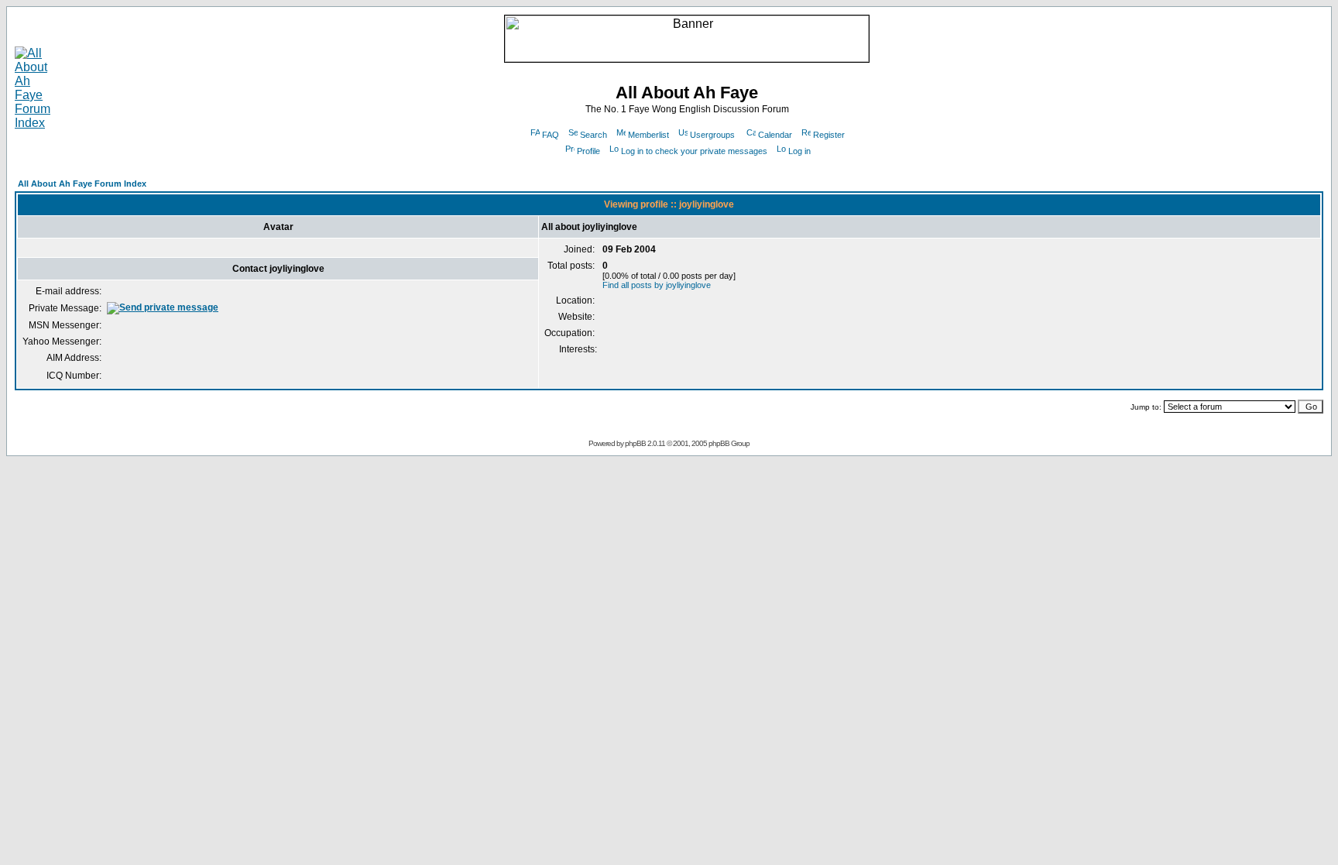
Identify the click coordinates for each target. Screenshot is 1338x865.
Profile (588, 151)
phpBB (635, 443)
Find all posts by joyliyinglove (656, 285)
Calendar (775, 134)
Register (829, 134)
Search (593, 134)
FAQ (550, 134)
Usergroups (712, 134)
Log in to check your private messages (694, 151)
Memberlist (648, 134)
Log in (799, 151)
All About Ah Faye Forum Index (82, 183)
